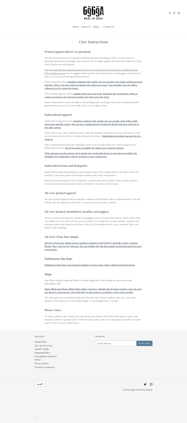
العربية (40, 384)
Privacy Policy (42, 363)
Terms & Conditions (45, 367)
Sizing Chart (41, 341)
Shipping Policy (42, 352)
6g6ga (132, 390)
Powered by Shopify (144, 390)
